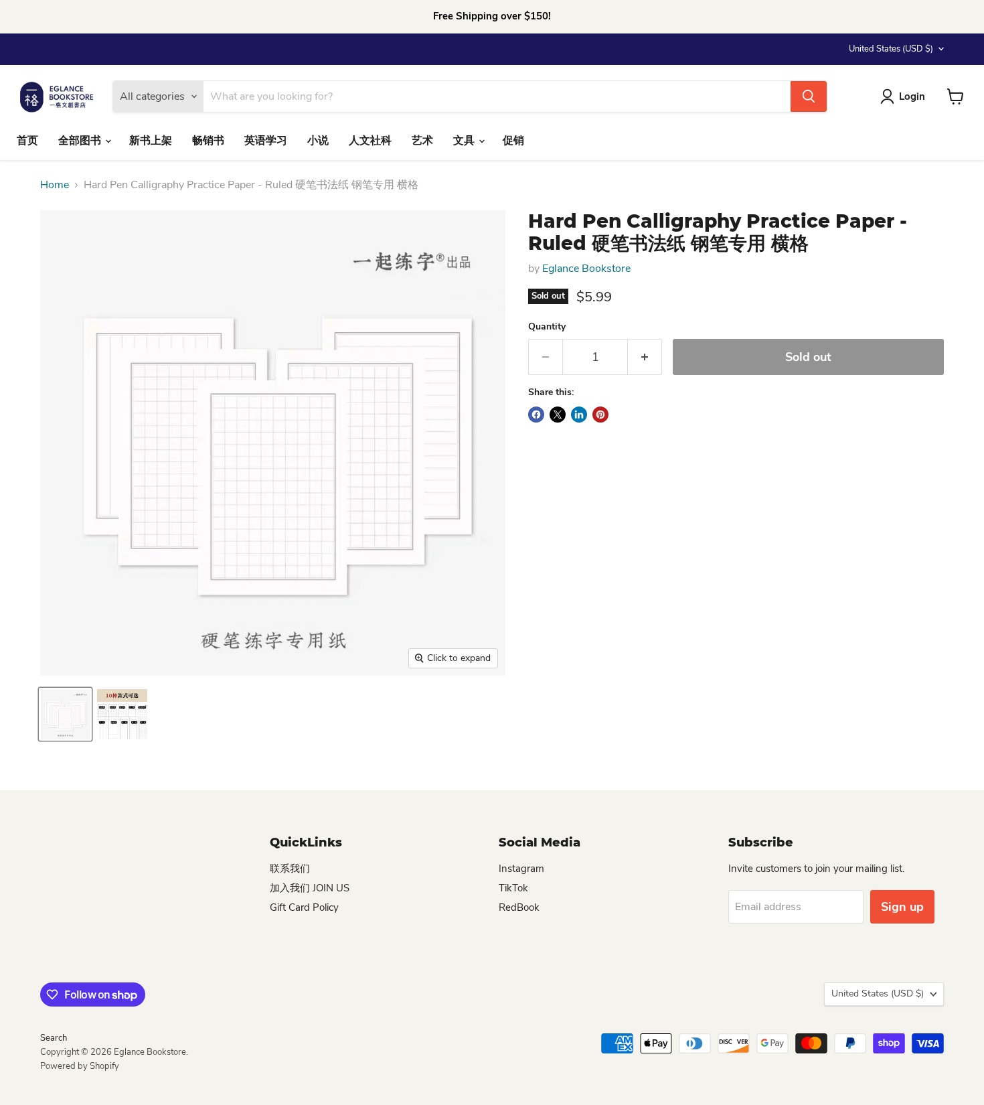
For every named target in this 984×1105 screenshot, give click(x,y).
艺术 (422, 140)
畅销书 (208, 140)
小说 (318, 140)
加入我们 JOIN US (309, 888)
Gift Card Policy (304, 907)
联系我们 (290, 868)
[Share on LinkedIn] (579, 415)
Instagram (521, 868)
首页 (27, 140)
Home (54, 185)
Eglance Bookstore (586, 268)
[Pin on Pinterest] (600, 415)
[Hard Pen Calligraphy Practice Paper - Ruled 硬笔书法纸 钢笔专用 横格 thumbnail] (65, 714)
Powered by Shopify (79, 1066)
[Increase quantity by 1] (645, 357)
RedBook (519, 907)
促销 (513, 140)
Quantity (547, 326)
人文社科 (370, 140)
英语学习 (265, 140)
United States (891, 49)
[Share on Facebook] (536, 415)
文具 (465, 140)
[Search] (809, 96)
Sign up (902, 907)
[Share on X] (558, 415)
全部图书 (81, 140)
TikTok (513, 888)
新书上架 (150, 140)
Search (53, 1038)
